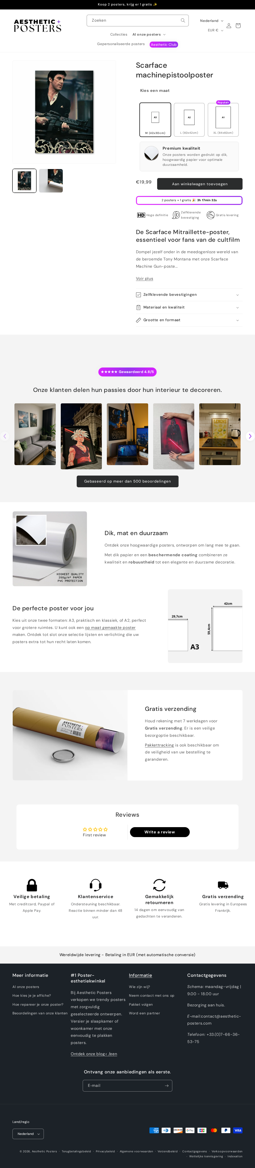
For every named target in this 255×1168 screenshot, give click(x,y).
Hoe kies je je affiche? (31, 995)
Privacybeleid (105, 1151)
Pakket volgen (141, 1004)
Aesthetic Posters (44, 1151)
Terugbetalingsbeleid (76, 1151)
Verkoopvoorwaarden (227, 1151)
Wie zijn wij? (139, 986)
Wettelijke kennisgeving (206, 1156)
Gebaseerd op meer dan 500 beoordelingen (127, 481)
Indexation (235, 1156)
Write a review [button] (159, 832)
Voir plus (144, 278)
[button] (149, 34)
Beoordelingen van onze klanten (40, 1013)
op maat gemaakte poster (110, 627)
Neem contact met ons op (152, 995)
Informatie (140, 975)
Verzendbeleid (168, 1151)
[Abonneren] (166, 1086)
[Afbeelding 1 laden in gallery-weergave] (24, 181)
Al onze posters (25, 986)
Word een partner (144, 1013)
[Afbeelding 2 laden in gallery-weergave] (51, 181)
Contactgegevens (194, 1151)
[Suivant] (250, 436)
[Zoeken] (183, 20)
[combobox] (138, 20)
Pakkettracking (159, 744)
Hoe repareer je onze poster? (38, 1004)
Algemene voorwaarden (136, 1151)
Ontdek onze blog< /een (94, 1053)
